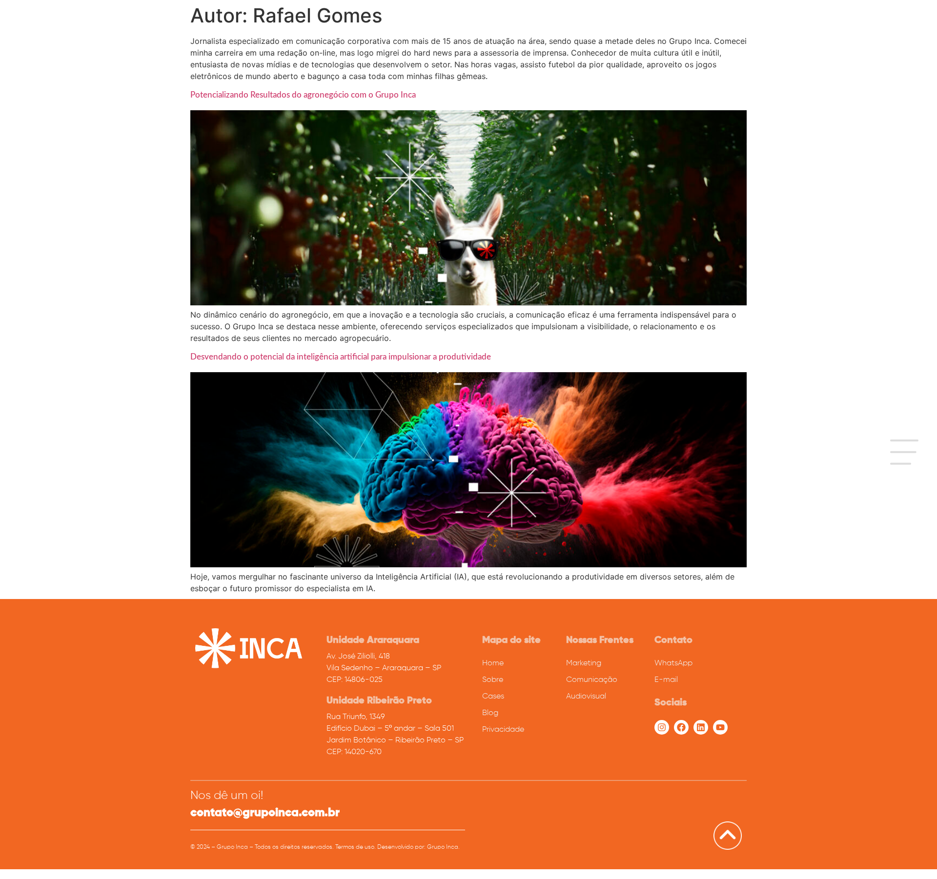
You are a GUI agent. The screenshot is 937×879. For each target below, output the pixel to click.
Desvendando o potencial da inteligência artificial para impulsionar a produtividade (340, 357)
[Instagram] (661, 727)
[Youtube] (720, 727)
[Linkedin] (700, 727)
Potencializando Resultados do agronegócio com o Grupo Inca (304, 95)
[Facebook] (681, 727)
